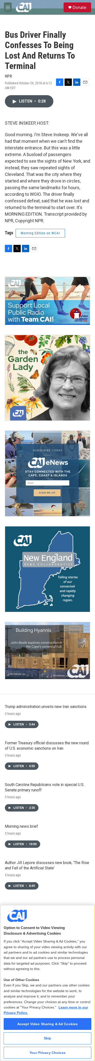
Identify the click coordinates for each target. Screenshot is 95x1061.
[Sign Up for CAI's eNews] (47, 473)
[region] (47, 983)
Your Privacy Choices (47, 1053)
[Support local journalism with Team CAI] (47, 301)
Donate (79, 7)
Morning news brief (21, 826)
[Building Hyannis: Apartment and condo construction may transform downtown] (47, 650)
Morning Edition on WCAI (40, 233)
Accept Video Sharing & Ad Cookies (47, 1024)
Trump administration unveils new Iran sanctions (45, 706)
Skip (47, 1038)
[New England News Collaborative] (47, 569)
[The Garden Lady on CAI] (47, 377)
